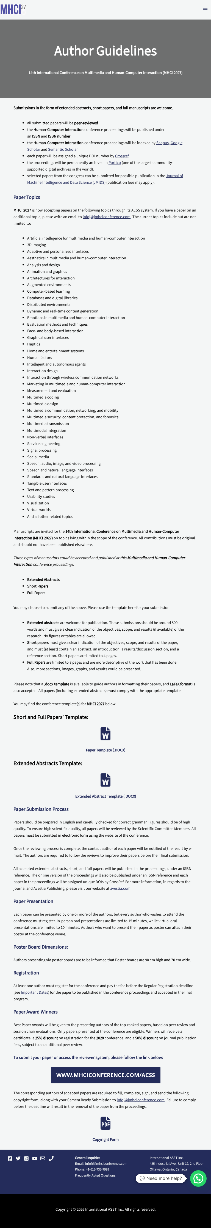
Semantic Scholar (63, 149)
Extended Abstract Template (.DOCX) (105, 796)
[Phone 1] (51, 1158)
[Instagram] (26, 1158)
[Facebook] (9, 1158)
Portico (115, 163)
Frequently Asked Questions (95, 1175)
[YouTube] (34, 1158)
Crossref (122, 156)
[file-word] (105, 733)
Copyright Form (106, 1139)
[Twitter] (18, 1158)
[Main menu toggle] (205, 10)
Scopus (162, 143)
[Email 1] (42, 1158)
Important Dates (34, 992)
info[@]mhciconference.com (107, 217)
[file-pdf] (105, 1123)
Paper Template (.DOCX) (105, 750)
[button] (198, 1178)
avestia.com (120, 888)
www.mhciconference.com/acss (105, 1075)
